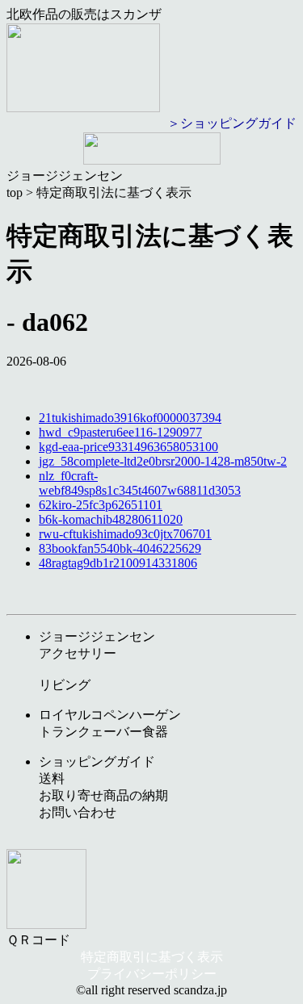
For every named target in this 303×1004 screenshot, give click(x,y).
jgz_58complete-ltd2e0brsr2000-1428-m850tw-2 (163, 461)
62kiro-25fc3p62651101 (100, 505)
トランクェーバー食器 (103, 731)
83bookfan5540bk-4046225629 (120, 548)
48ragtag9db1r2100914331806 (118, 563)
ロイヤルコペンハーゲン (110, 715)
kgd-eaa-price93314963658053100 (128, 447)
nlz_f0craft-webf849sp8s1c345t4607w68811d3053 (140, 483)
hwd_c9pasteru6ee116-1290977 (120, 432)
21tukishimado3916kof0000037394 (130, 418)
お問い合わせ (77, 812)
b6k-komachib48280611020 (111, 519)
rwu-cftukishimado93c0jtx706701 (125, 534)
